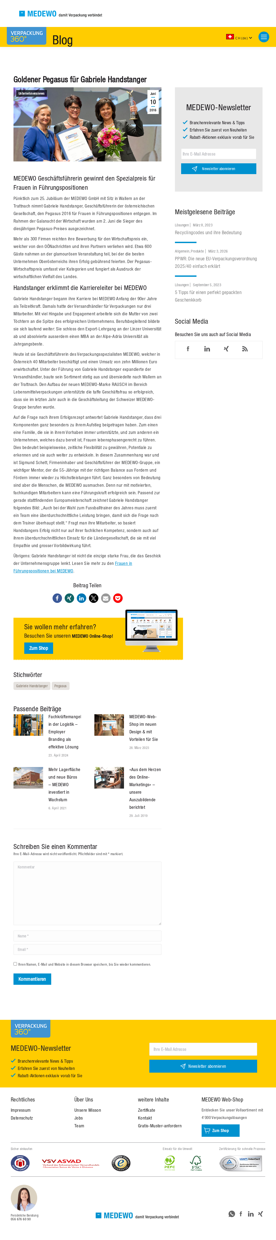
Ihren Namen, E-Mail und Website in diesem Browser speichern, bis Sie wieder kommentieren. (84, 964)
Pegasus (60, 686)
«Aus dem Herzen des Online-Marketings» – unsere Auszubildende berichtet (145, 788)
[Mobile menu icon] (263, 37)
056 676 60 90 (21, 1219)
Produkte (197, 251)
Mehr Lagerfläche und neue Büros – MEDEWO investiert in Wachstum (64, 784)
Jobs (78, 1118)
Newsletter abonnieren (218, 169)
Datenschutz (22, 1118)
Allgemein (182, 251)
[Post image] (28, 725)
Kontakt (145, 1118)
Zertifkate (146, 1110)
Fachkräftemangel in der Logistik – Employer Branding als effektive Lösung (65, 731)
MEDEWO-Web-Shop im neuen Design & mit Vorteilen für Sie (143, 728)
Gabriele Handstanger (32, 686)
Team (79, 1125)
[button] (57, 598)
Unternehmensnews (31, 93)
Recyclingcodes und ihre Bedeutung (208, 232)
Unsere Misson (87, 1110)
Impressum (21, 1110)
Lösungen (182, 225)
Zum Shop (38, 648)
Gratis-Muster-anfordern (160, 1125)
